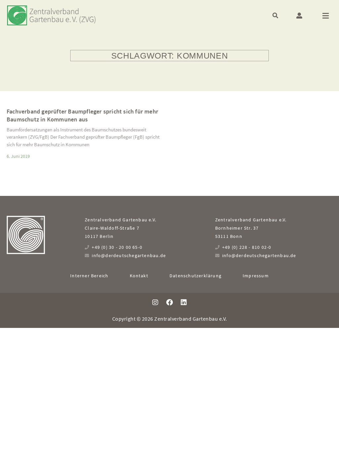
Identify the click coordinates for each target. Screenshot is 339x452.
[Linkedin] (183, 302)
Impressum (256, 276)
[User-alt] (299, 16)
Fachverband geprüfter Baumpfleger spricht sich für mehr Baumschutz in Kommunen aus (82, 115)
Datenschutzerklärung (195, 276)
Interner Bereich (89, 276)
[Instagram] (155, 302)
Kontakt (139, 276)
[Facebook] (169, 302)
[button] (275, 15)
